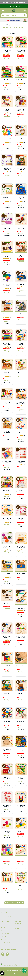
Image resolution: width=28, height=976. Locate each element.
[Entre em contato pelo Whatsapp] (25, 970)
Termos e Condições (6, 942)
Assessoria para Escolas (7, 930)
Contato (3, 945)
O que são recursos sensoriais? (19, 927)
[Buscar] (25, 15)
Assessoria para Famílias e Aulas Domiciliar (5, 935)
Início (7, 24)
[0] (25, 11)
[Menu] (2, 10)
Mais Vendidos (4, 939)
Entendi (14, 973)
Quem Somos (4, 928)
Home (2, 925)
